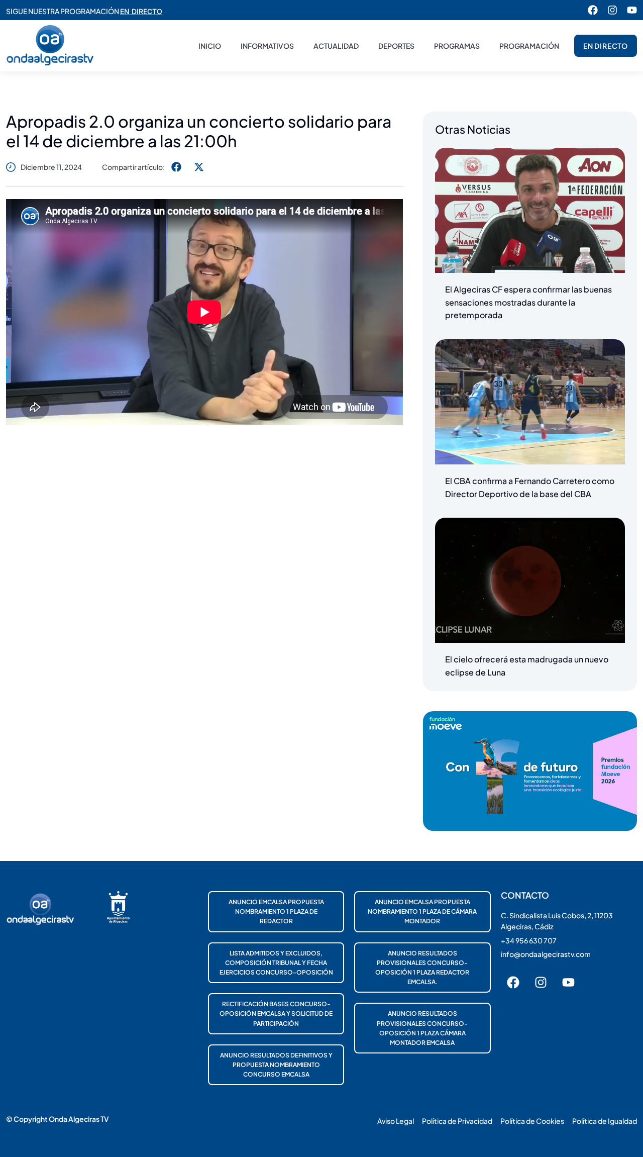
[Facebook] (593, 10)
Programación (529, 45)
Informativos (267, 45)
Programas (457, 45)
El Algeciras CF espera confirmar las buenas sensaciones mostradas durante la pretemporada (528, 302)
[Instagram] (612, 10)
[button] (176, 166)
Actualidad (336, 45)
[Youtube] (632, 10)
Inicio (209, 45)
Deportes (396, 45)
